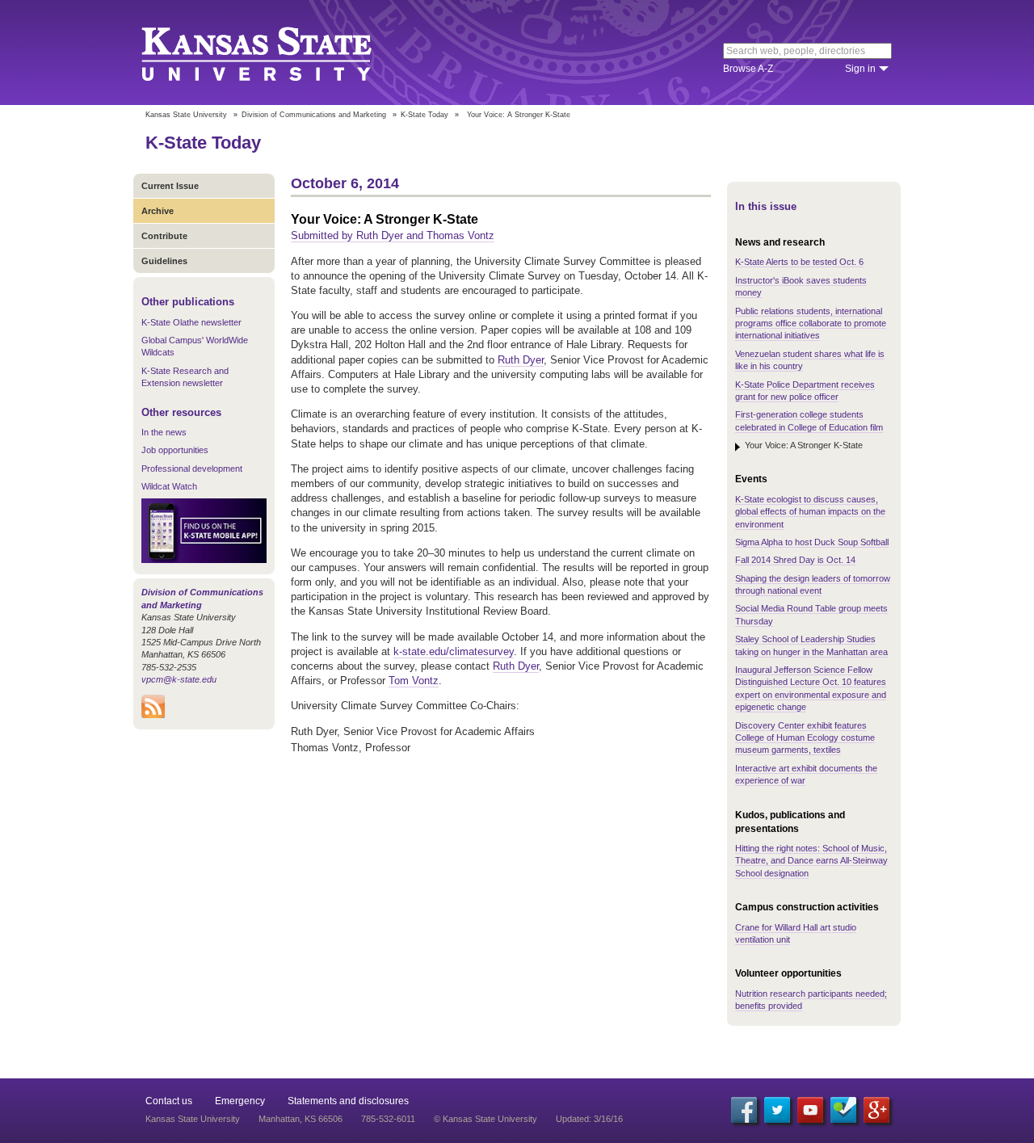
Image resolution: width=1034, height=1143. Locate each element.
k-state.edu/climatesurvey (453, 651)
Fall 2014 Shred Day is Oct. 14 (795, 560)
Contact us (168, 1101)
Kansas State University (276, 52)
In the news (164, 432)
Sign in (860, 68)
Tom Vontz (414, 680)
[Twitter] (777, 1110)
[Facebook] (744, 1110)
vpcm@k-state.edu (178, 679)
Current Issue (170, 186)
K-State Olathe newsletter (191, 322)
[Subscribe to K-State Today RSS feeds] (153, 715)
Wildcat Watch (169, 486)
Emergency (240, 1101)
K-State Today (424, 115)
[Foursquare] (843, 1110)
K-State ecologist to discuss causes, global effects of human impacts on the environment (810, 511)
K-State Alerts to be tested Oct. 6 (799, 262)
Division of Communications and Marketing (314, 115)
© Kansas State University (485, 1119)
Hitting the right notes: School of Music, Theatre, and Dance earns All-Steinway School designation (811, 860)
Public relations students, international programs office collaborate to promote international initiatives (810, 323)
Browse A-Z (748, 68)
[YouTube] (810, 1110)
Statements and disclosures (348, 1101)
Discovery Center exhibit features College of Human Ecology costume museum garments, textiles (805, 738)
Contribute (164, 236)
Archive (157, 211)
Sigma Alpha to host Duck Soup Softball (812, 542)
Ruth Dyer (521, 360)
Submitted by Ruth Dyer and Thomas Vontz (392, 235)
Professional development (191, 468)
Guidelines (164, 261)
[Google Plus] (876, 1110)
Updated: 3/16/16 (589, 1119)
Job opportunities (174, 450)
